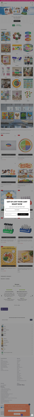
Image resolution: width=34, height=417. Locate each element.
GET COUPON (23, 214)
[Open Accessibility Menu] (22, 415)
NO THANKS (17, 209)
